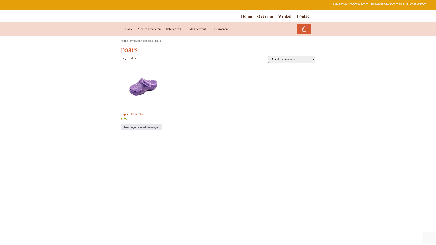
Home (246, 16)
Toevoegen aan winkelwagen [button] (141, 127)
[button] (175, 29)
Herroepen (221, 29)
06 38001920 (418, 3)
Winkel (285, 16)
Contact (304, 16)
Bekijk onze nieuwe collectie (350, 3)
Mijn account (197, 29)
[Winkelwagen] (304, 29)
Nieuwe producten (149, 29)
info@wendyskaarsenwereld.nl (389, 3)
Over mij (265, 16)
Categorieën (173, 29)
